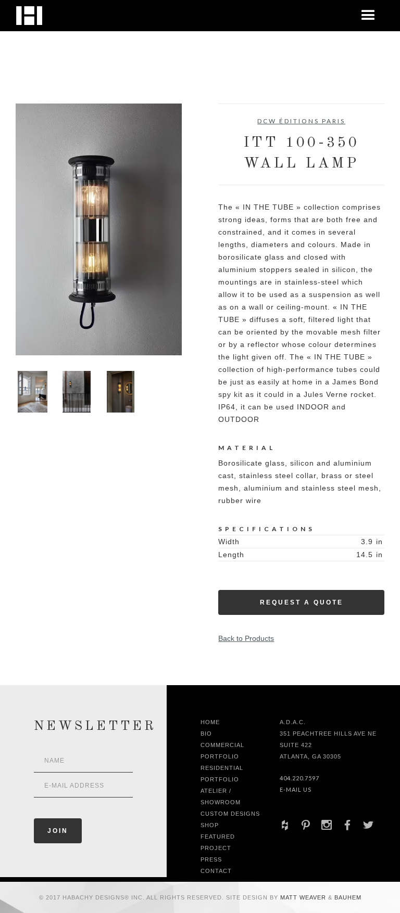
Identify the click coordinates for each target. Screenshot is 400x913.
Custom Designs (230, 814)
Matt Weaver (304, 897)
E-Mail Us (295, 789)
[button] (368, 15)
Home (210, 722)
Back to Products (246, 638)
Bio (206, 733)
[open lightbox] (99, 229)
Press (211, 859)
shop (210, 825)
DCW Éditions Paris (301, 121)
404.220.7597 (299, 778)
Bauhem (346, 897)
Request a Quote (301, 602)
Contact (216, 871)
